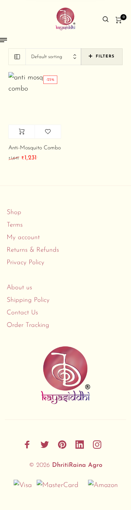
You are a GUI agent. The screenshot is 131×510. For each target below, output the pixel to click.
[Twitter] (45, 444)
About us (19, 287)
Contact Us (22, 312)
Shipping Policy (28, 300)
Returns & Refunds (33, 250)
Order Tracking (28, 325)
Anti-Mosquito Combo (34, 148)
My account (23, 237)
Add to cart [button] (21, 132)
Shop (14, 212)
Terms (15, 225)
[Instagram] (97, 444)
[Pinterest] (62, 444)
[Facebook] (27, 444)
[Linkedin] (79, 444)
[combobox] (53, 57)
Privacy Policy (25, 262)
